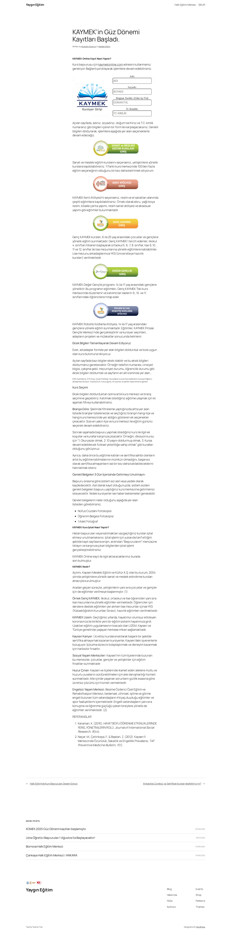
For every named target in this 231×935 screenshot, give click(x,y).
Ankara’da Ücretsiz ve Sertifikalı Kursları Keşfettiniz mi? (172, 783)
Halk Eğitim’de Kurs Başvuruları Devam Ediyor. (54, 783)
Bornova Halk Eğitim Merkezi (44, 846)
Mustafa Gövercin (88, 46)
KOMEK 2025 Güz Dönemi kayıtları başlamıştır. (56, 829)
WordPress (200, 927)
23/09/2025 (200, 829)
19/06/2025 (200, 846)
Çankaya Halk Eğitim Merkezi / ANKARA (51, 855)
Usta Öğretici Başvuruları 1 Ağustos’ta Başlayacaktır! (60, 837)
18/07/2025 (200, 837)
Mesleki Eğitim (104, 46)
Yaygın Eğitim (35, 5)
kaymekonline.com (110, 64)
